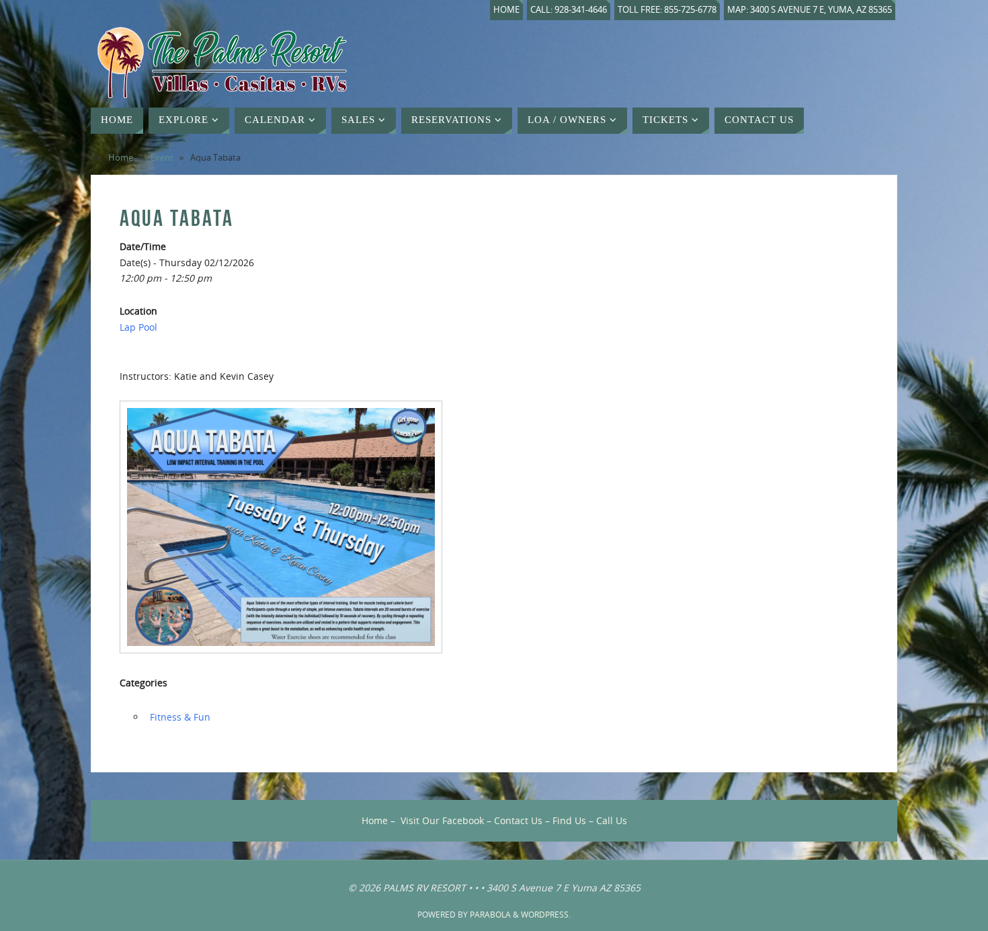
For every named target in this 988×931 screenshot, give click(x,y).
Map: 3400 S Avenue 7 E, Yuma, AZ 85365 (809, 9)
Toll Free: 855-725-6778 (667, 9)
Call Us (611, 820)
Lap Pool (138, 327)
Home (506, 9)
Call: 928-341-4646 (568, 9)
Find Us (569, 820)
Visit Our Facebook (442, 820)
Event (162, 157)
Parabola (490, 914)
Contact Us (518, 820)
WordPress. (546, 914)
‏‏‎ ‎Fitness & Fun (178, 717)
